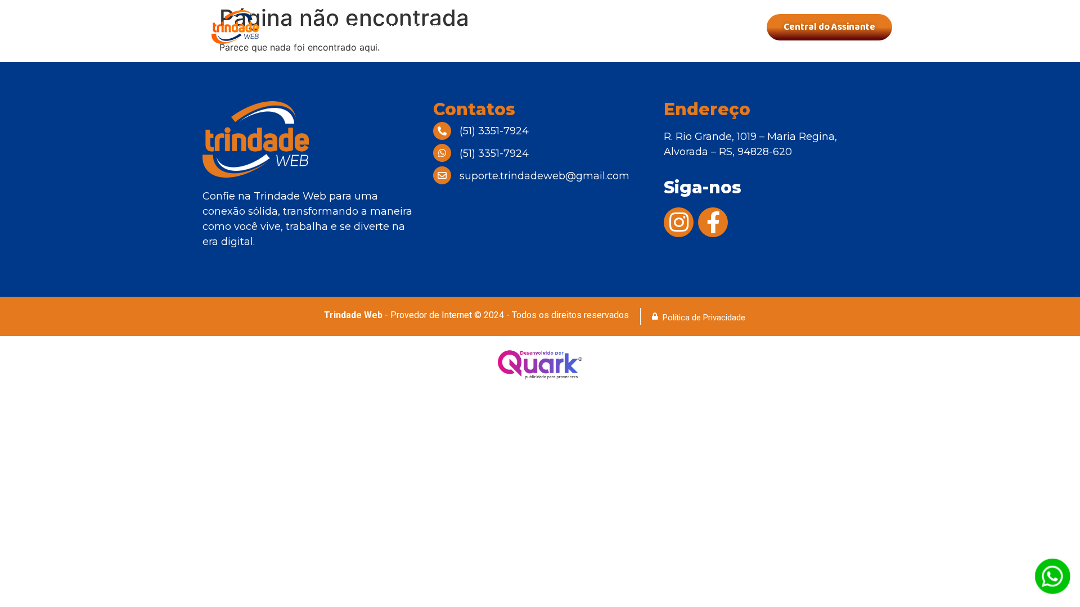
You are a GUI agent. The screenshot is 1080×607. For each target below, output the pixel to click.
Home (340, 27)
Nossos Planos (505, 27)
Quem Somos (413, 27)
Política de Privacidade (704, 317)
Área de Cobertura (610, 27)
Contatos (703, 27)
